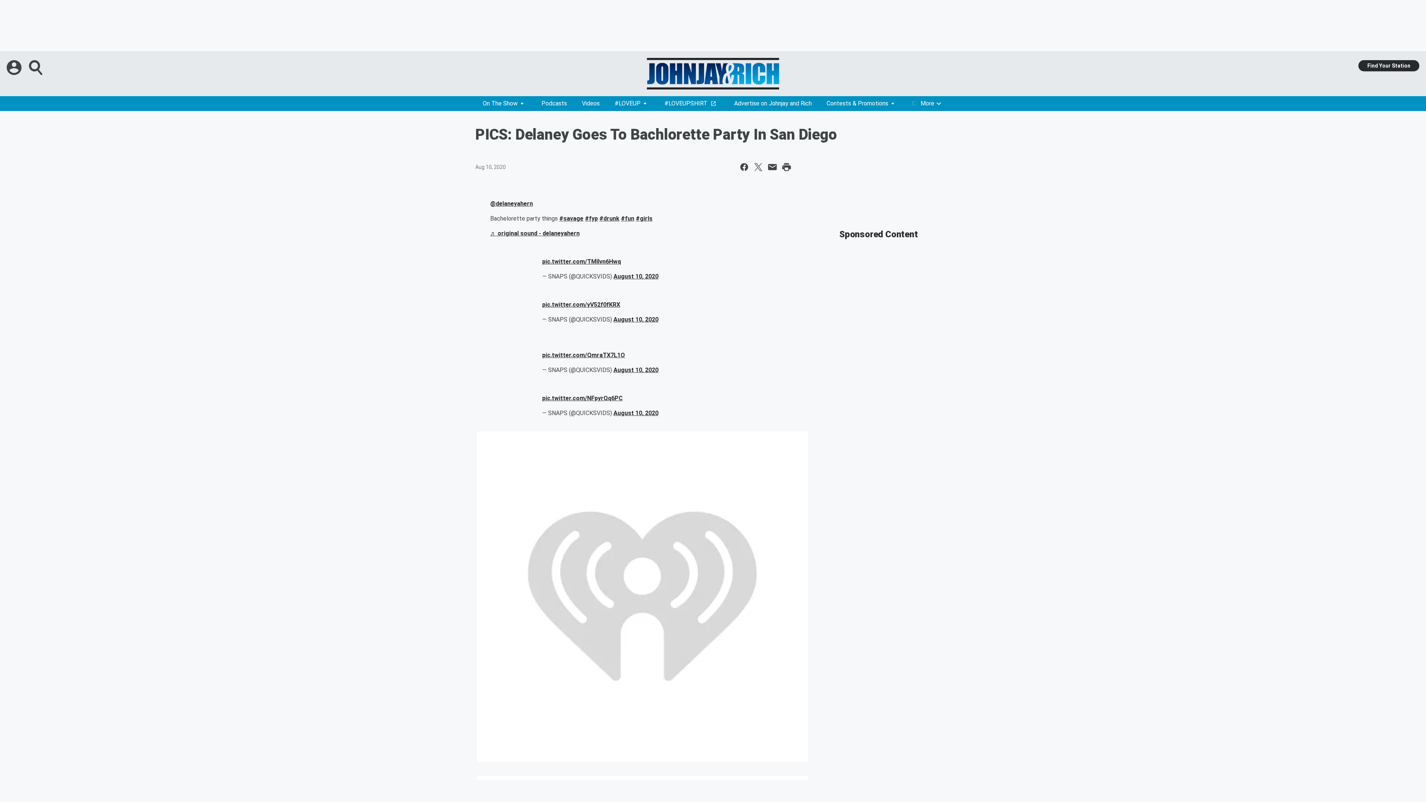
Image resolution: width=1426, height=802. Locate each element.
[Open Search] (36, 67)
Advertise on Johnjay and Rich (773, 103)
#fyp (591, 218)
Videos (591, 103)
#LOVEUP (628, 103)
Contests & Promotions (857, 103)
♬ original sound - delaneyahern (535, 233)
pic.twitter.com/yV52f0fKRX (581, 304)
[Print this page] (786, 167)
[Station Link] (713, 73)
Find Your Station (1388, 66)
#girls (644, 218)
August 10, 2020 (635, 276)
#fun (627, 218)
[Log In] (15, 67)
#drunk (609, 218)
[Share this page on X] (758, 167)
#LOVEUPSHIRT (685, 103)
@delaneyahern (511, 203)
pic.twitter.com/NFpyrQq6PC (582, 398)
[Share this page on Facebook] (744, 167)
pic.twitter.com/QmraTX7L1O (583, 355)
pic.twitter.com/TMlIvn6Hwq (581, 261)
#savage (571, 218)
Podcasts (554, 103)
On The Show (500, 103)
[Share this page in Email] (772, 167)
